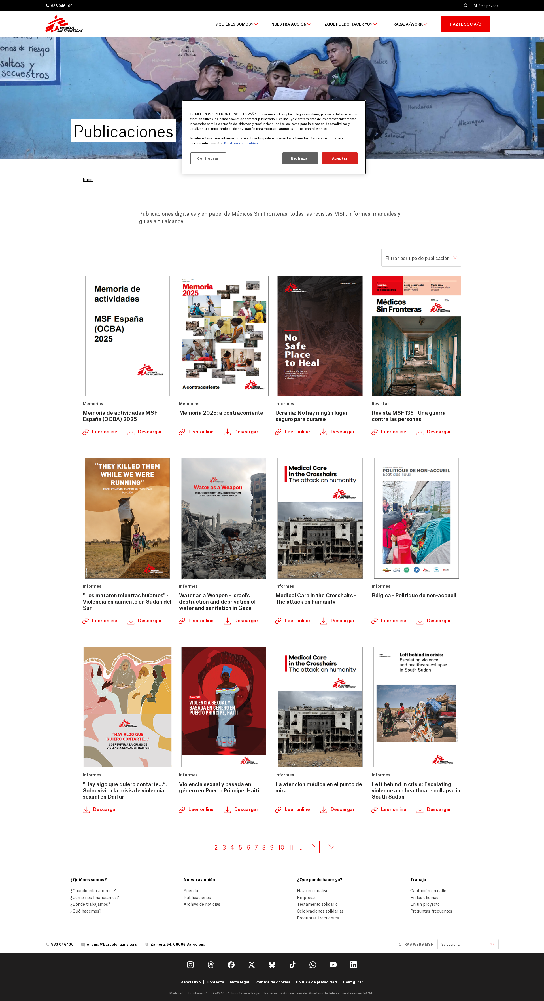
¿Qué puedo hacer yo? (348, 24)
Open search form (466, 5)
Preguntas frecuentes (318, 917)
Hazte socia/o (465, 23)
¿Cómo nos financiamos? (94, 897)
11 (291, 847)
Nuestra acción (289, 24)
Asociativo (191, 981)
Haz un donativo (312, 890)
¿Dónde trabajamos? (90, 904)
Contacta (215, 981)
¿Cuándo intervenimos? (93, 890)
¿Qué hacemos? (85, 910)
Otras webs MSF (416, 944)
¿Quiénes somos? (234, 24)
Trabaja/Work (406, 24)
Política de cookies (272, 981)
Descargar (149, 431)
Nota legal (239, 981)
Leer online (104, 431)
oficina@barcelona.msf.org (112, 944)
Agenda (191, 890)
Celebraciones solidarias (320, 910)
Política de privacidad (316, 981)
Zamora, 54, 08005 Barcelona (177, 944)
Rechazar (300, 158)
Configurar (353, 982)
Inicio (88, 179)
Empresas (306, 897)
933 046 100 (62, 5)
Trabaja (418, 879)
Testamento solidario (317, 904)
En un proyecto (425, 904)
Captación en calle (428, 890)
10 (281, 847)
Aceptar (340, 158)
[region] (274, 137)
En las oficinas (424, 897)
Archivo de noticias (202, 904)
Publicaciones (197, 897)
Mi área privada (486, 6)
